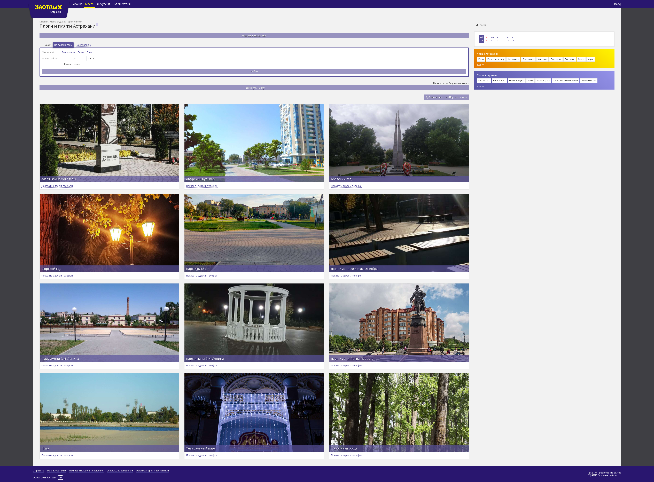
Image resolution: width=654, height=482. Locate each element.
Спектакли (556, 59)
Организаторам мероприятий (152, 470)
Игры (590, 59)
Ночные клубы (516, 80)
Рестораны (483, 80)
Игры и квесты (589, 80)
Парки (81, 52)
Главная (44, 21)
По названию (83, 44)
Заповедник (68, 52)
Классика (542, 59)
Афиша (77, 4)
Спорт (581, 59)
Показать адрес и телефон (57, 185)
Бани (530, 80)
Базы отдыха (543, 80)
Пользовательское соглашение (86, 470)
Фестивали (513, 59)
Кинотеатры (499, 80)
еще (479, 64)
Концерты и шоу (495, 59)
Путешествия (121, 4)
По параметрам (63, 44)
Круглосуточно (72, 64)
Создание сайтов (607, 475)
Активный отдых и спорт (565, 80)
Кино (481, 59)
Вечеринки (528, 59)
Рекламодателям (56, 470)
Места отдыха (57, 21)
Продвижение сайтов (609, 472)
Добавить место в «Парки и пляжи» (446, 97)
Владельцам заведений (120, 470)
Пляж (89, 52)
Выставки (569, 59)
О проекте (38, 470)
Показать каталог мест (254, 35)
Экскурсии (103, 4)
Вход (617, 4)
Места (89, 4)
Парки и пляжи (74, 21)
